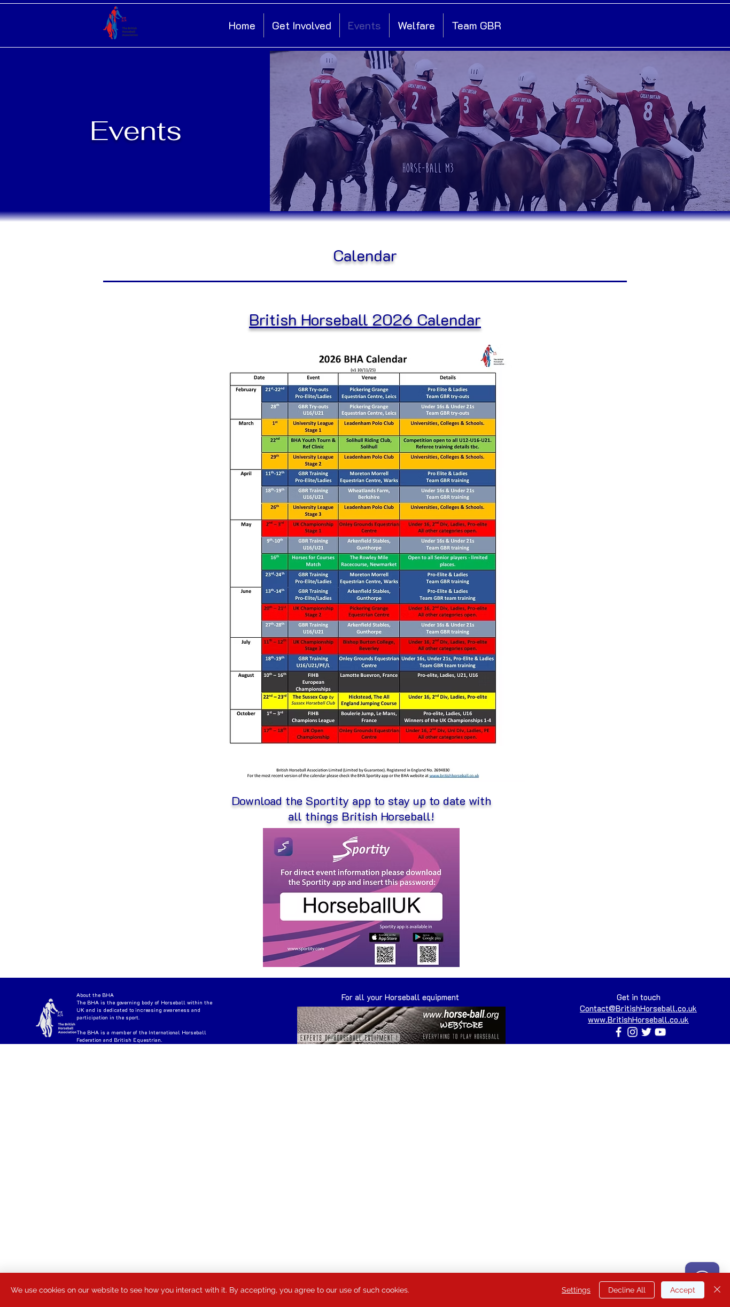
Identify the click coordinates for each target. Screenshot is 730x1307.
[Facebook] (618, 1032)
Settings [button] (576, 1290)
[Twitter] (646, 1032)
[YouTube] (660, 1032)
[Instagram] (632, 1032)
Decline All (627, 1290)
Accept (682, 1290)
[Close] (717, 1289)
